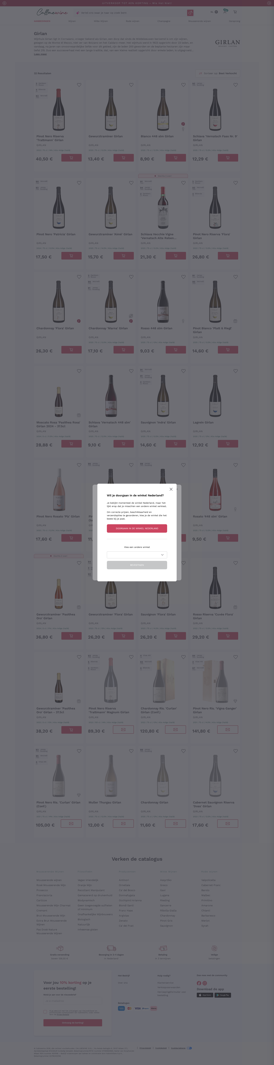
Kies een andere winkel (137, 547)
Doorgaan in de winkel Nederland (137, 528)
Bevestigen (137, 565)
